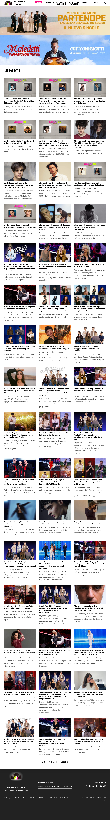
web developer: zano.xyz (100, 800)
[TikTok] (104, 786)
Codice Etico (32, 797)
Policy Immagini (63, 797)
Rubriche (61, 4)
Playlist (74, 4)
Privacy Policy (42, 797)
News (38, 2)
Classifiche (83, 2)
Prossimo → (65, 762)
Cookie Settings (9, 799)
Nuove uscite (66, 2)
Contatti (24, 797)
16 (57, 762)
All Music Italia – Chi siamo (11, 797)
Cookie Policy (53, 797)
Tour (95, 2)
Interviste (51, 2)
